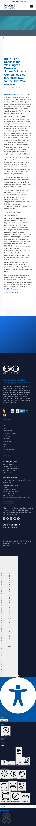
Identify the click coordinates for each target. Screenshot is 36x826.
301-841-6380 (10, 471)
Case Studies (7, 441)
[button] (18, 675)
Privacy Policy (15, 543)
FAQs (4, 444)
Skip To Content (4, 804)
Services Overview (8, 449)
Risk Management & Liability (11, 436)
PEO (4, 425)
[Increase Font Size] (2, 718)
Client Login (23, 1)
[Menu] (30, 6)
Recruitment (6, 438)
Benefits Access (7, 430)
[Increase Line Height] (2, 739)
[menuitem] (15, 1)
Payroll (5, 428)
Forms (4, 446)
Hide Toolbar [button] (4, 720)
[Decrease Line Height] (2, 745)
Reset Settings (5, 811)
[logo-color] (9, 6)
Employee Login (15, 1)
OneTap (9, 717)
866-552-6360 (15, 469)
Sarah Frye (19, 88)
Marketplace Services (9, 433)
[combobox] (9, 616)
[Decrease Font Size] (2, 724)
